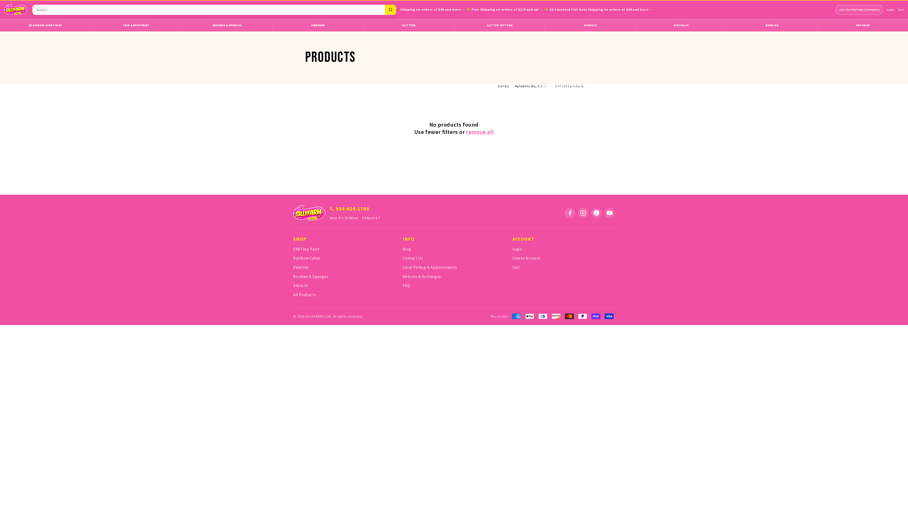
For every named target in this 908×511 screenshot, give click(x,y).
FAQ (406, 285)
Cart (901, 9)
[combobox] (208, 10)
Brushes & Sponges (227, 25)
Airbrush (318, 25)
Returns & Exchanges (422, 276)
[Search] (390, 10)
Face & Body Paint (136, 25)
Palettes (301, 267)
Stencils (590, 25)
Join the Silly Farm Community (859, 9)
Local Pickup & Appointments (430, 267)
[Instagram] (583, 213)
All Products (304, 294)
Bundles (772, 25)
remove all (480, 132)
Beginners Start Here (45, 25)
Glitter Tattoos (500, 25)
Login (890, 9)
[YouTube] (609, 213)
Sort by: (504, 86)
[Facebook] (570, 213)
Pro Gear (862, 25)
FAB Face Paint (306, 249)
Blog (407, 249)
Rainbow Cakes (306, 258)
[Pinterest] (596, 213)
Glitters (409, 25)
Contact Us (413, 258)
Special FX (681, 25)
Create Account (526, 258)
